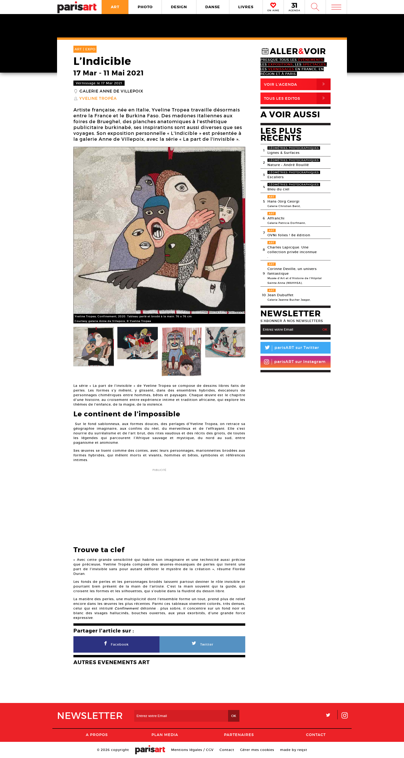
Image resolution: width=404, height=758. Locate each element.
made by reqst (293, 750)
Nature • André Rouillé (288, 165)
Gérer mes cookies (257, 750)
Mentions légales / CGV (192, 750)
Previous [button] (82, 235)
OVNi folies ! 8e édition (288, 235)
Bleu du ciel (278, 189)
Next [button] (235, 235)
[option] (159, 235)
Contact (316, 734)
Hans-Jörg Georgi (283, 201)
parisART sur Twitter (291, 348)
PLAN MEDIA (165, 734)
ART (115, 6)
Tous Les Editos (295, 98)
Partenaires (239, 734)
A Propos (97, 734)
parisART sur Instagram (300, 361)
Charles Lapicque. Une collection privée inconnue (292, 249)
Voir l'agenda (295, 84)
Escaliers (275, 177)
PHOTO (145, 6)
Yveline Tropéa (98, 98)
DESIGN (179, 6)
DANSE (212, 6)
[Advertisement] (159, 506)
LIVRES (245, 6)
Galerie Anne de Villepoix (111, 91)
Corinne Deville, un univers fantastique (292, 271)
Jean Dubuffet (280, 295)
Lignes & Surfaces (283, 153)
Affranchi (276, 218)
